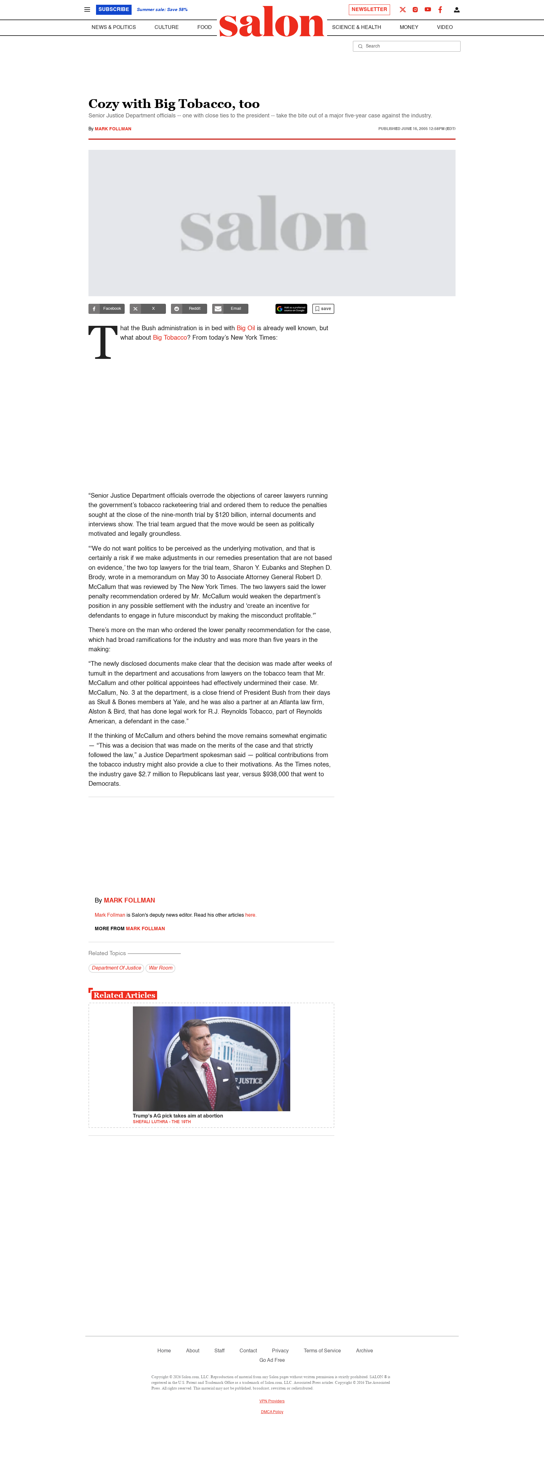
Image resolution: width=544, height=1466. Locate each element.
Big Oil (246, 328)
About (192, 1351)
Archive (364, 1351)
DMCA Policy (272, 1412)
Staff (219, 1351)
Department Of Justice (116, 968)
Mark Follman (113, 129)
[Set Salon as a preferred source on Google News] (291, 309)
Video (445, 27)
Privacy (280, 1351)
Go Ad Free (272, 1360)
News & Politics (114, 27)
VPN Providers (272, 1401)
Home (164, 1351)
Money (409, 27)
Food (204, 27)
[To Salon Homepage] (272, 21)
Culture (167, 27)
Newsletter (369, 9)
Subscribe (114, 9)
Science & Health (356, 27)
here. (251, 915)
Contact (248, 1351)
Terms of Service (322, 1351)
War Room (160, 968)
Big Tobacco (170, 338)
